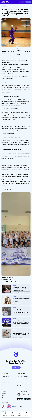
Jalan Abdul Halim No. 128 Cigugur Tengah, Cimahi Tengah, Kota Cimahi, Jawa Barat (23, 393)
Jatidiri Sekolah (5, 376)
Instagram (3, 393)
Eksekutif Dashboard (22, 380)
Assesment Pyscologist (22, 376)
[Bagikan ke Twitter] (30, 51)
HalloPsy (19, 382)
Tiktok (2, 395)
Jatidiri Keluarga (5, 382)
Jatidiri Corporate (5, 380)
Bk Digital (19, 378)
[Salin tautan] (22, 51)
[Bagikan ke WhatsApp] (25, 51)
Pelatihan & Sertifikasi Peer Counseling (23, 384)
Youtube (3, 397)
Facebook (3, 391)
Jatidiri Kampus (4, 378)
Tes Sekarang (16, 367)
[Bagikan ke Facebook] (27, 51)
